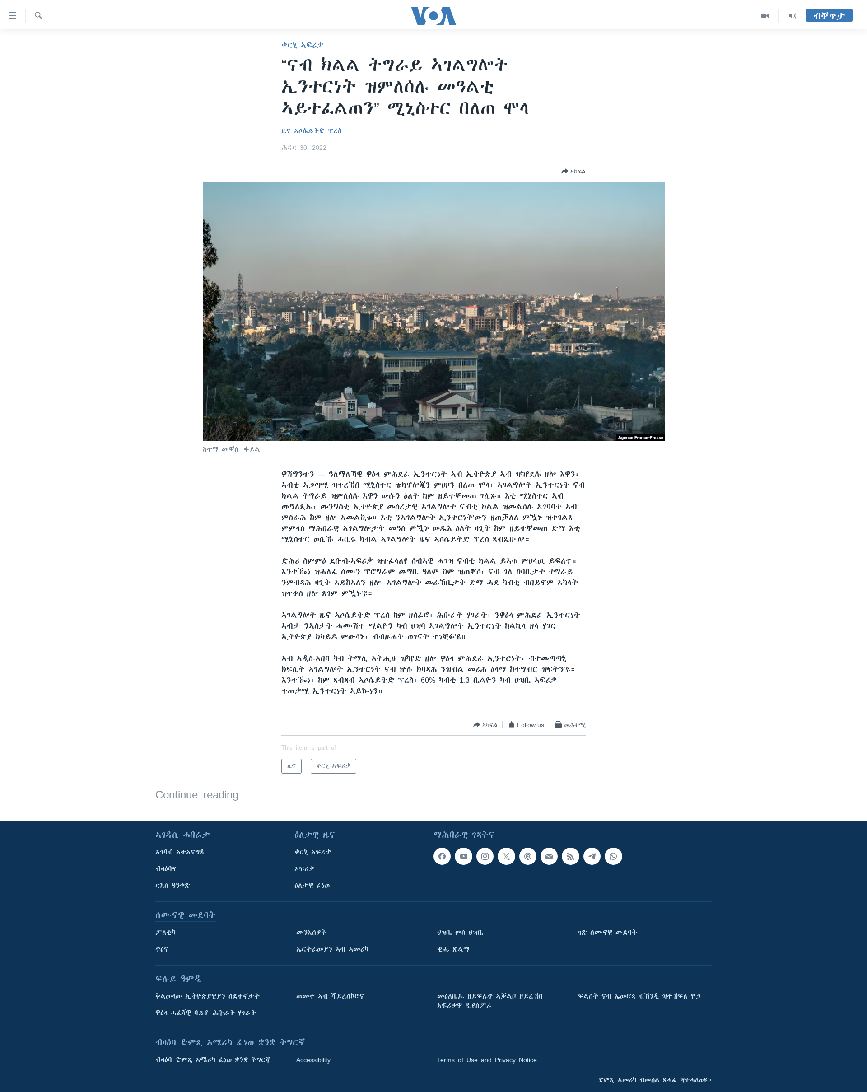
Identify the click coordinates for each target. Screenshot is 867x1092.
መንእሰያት (311, 933)
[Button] (573, 171)
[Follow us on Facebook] (442, 856)
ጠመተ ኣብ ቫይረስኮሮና (330, 996)
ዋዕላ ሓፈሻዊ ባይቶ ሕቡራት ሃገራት (205, 1013)
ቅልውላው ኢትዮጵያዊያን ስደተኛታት (207, 996)
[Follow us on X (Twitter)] (506, 856)
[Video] (765, 16)
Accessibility (313, 1060)
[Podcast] (527, 856)
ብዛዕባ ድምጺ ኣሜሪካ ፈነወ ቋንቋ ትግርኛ (212, 1060)
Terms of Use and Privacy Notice (487, 1060)
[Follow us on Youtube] (463, 856)
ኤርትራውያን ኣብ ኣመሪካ (332, 949)
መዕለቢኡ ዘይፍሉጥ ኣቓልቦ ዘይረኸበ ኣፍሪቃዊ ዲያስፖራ (490, 1001)
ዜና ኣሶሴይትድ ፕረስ (311, 131)
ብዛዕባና (166, 869)
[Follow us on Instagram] (485, 856)
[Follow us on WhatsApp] (613, 856)
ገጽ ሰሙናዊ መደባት (607, 933)
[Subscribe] (549, 856)
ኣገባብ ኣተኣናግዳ (180, 852)
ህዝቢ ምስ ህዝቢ (460, 933)
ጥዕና (161, 949)
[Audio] (792, 16)
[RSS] (570, 856)
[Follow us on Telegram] (592, 856)
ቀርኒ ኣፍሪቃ (302, 45)
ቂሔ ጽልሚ (453, 949)
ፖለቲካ (165, 933)
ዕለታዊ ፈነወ (312, 886)
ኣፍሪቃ (304, 869)
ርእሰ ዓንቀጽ (172, 886)
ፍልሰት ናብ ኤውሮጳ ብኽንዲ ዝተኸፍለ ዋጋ (639, 996)
